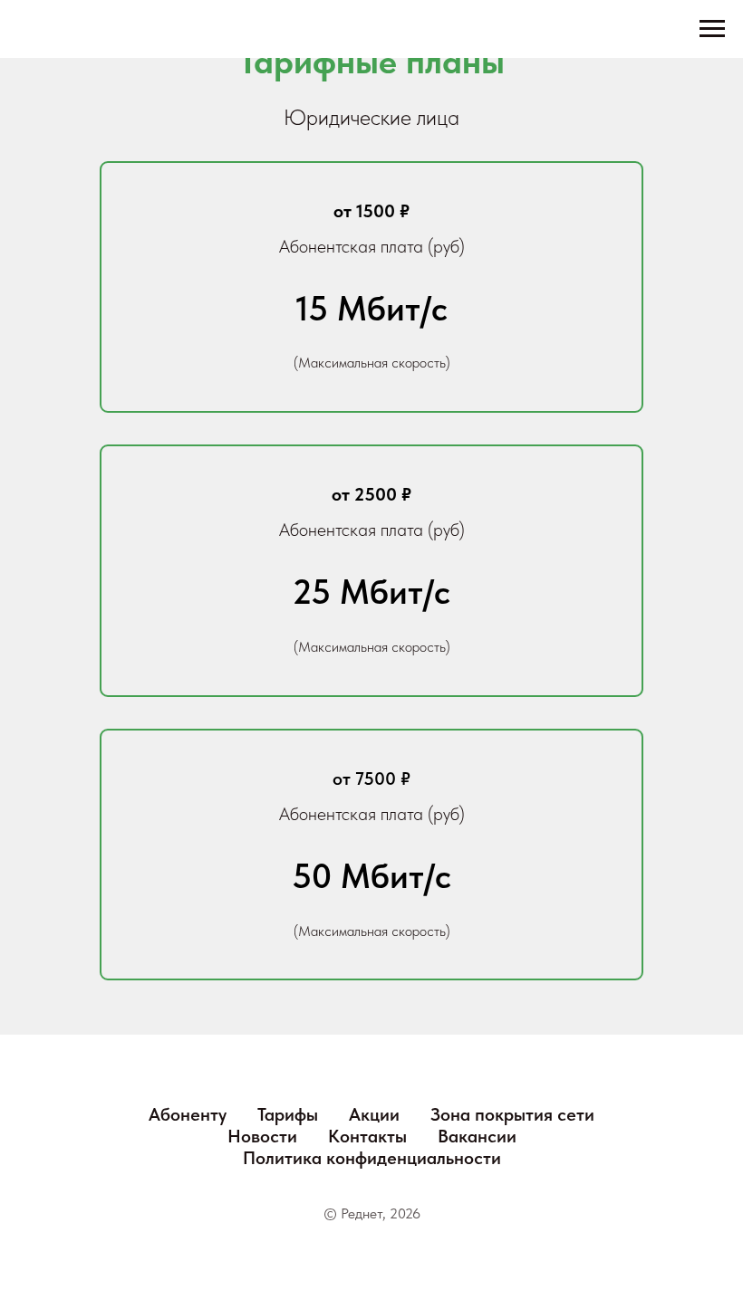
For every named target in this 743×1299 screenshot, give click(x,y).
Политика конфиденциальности (372, 1158)
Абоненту (188, 1114)
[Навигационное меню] (712, 29)
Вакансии (477, 1136)
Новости (262, 1136)
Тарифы (287, 1114)
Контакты (367, 1136)
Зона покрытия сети (512, 1114)
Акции (374, 1114)
